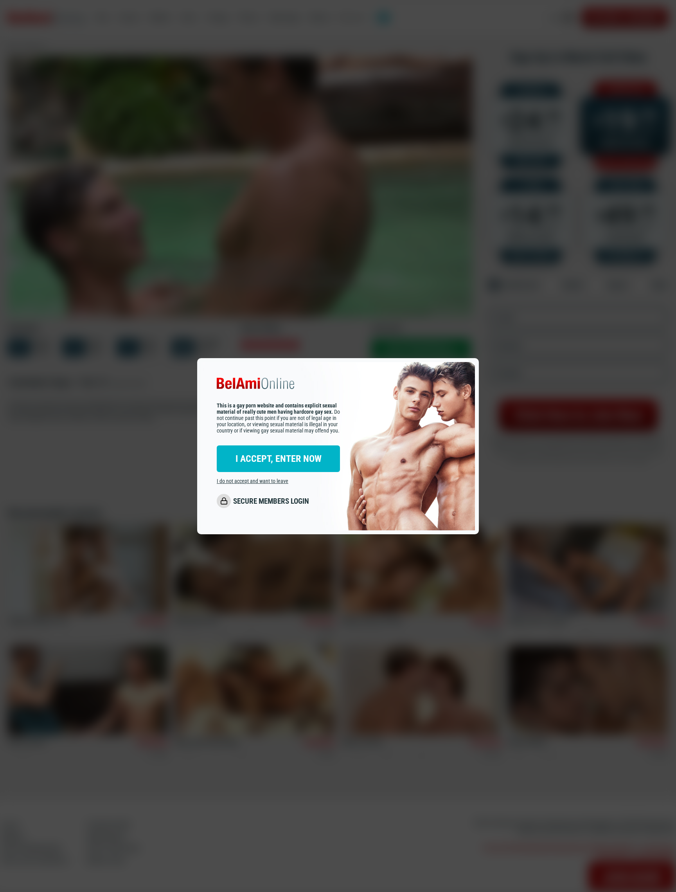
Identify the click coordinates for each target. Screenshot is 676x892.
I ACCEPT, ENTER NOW (279, 458)
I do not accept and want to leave (252, 481)
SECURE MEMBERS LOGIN (271, 501)
